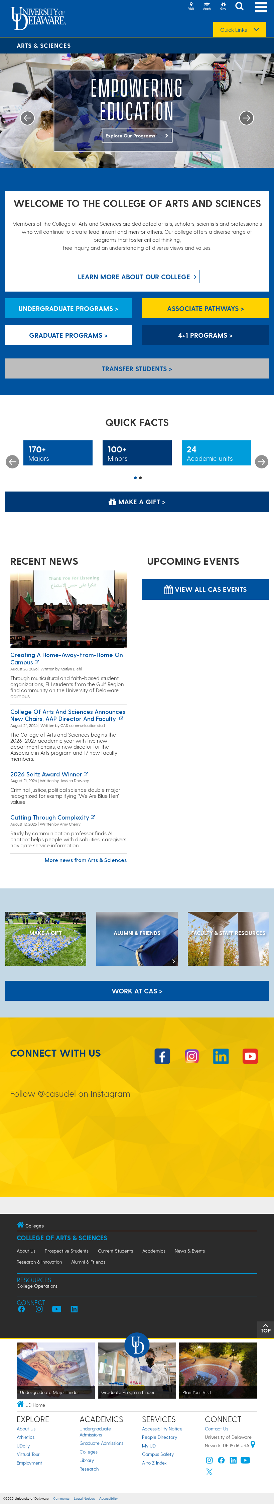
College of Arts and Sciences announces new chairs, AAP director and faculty (67, 715)
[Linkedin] (233, 1462)
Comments (61, 1498)
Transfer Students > (137, 368)
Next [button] (261, 461)
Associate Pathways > (205, 308)
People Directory (159, 1437)
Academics (153, 1251)
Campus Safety (158, 1454)
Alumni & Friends (88, 1262)
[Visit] (191, 6)
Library (87, 1460)
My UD (149, 1445)
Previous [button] (12, 461)
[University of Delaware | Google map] (253, 1445)
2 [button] (140, 478)
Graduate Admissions (101, 1443)
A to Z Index (154, 1463)
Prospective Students (67, 1251)
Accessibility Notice (162, 1428)
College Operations (37, 1286)
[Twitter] (209, 1473)
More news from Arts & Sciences (86, 860)
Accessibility (108, 1498)
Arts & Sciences (44, 45)
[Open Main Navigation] (261, 7)
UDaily (23, 1445)
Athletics (25, 1437)
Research (89, 1469)
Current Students (115, 1251)
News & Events (190, 1251)
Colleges (89, 1452)
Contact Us (216, 1428)
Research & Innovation (39, 1262)
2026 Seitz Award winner (46, 773)
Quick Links (233, 30)
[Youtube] (245, 1462)
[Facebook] (221, 1462)
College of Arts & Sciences (62, 1238)
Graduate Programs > (68, 335)
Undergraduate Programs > (68, 308)
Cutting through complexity (49, 817)
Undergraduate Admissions (95, 1431)
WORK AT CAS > (137, 991)
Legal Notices (84, 1498)
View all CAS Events (210, 589)
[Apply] (207, 6)
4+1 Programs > (205, 335)
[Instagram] (209, 1462)
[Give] (223, 6)
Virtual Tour (28, 1454)
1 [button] (135, 478)
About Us (26, 1251)
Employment (29, 1463)
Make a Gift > (141, 502)
